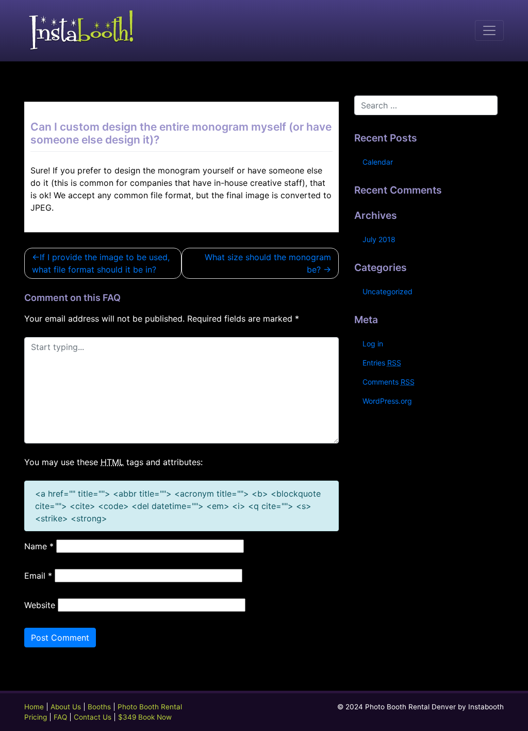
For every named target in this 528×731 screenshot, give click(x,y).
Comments (388, 381)
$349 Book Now (145, 717)
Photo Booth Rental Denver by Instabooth (434, 707)
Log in (372, 343)
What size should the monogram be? (268, 263)
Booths (99, 707)
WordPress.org (387, 400)
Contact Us (92, 717)
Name (39, 546)
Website (39, 605)
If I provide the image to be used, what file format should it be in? (101, 263)
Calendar (377, 161)
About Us (66, 707)
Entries (381, 362)
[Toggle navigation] (489, 30)
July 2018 (378, 239)
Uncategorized (387, 291)
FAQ (60, 717)
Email (38, 575)
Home (34, 707)
